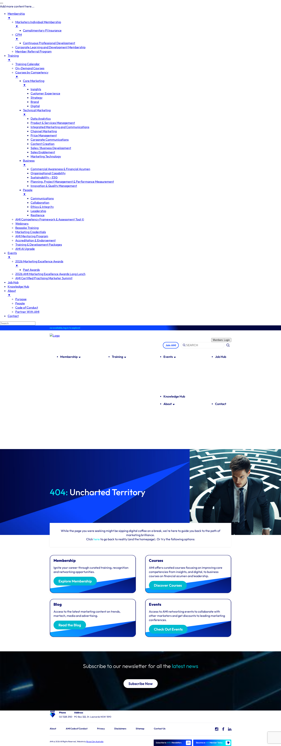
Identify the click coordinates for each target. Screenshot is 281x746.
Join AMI (171, 345)
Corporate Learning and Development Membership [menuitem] (50, 47)
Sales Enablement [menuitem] (43, 152)
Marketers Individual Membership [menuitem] (38, 24)
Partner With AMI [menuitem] (27, 312)
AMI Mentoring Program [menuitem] (31, 236)
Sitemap (140, 728)
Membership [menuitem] (16, 16)
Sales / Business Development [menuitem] (51, 148)
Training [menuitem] (13, 58)
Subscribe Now (140, 683)
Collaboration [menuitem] (40, 202)
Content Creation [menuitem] (42, 144)
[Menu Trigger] (1, 3)
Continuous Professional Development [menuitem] (49, 43)
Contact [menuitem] (13, 316)
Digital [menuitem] (35, 106)
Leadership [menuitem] (38, 211)
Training (117, 357)
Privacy (101, 728)
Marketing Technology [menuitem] (46, 156)
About (167, 404)
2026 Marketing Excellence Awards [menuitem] (39, 263)
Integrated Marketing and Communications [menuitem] (60, 127)
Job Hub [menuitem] (13, 282)
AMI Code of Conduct (77, 728)
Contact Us (159, 728)
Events (168, 357)
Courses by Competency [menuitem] (31, 74)
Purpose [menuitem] (21, 299)
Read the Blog (69, 625)
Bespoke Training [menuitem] (27, 228)
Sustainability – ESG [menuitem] (44, 177)
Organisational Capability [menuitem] (48, 173)
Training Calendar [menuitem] (27, 64)
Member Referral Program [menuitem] (33, 51)
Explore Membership (75, 581)
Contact (220, 404)
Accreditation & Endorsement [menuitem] (35, 240)
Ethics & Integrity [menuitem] (42, 207)
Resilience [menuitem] (38, 215)
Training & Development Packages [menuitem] (38, 244)
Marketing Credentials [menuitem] (30, 232)
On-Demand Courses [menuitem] (29, 68)
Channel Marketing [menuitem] (44, 131)
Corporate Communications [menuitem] (50, 139)
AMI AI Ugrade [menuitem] (25, 249)
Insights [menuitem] (36, 89)
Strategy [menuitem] (36, 97)
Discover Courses (168, 585)
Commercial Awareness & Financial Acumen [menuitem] (60, 169)
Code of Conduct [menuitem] (26, 307)
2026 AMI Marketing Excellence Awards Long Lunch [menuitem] (50, 274)
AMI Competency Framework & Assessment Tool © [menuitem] (49, 219)
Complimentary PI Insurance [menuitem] (42, 30)
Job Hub (220, 357)
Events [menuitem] (12, 255)
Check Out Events (168, 629)
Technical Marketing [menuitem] (37, 112)
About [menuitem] (12, 293)
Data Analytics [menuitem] (41, 118)
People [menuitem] (27, 192)
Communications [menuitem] (42, 198)
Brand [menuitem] (35, 102)
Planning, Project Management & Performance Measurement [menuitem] (72, 181)
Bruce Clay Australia (94, 741)
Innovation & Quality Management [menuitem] (54, 186)
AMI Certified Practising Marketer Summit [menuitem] (43, 278)
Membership (69, 357)
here (96, 539)
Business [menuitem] (29, 163)
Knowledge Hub (174, 396)
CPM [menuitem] (18, 37)
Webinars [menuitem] (21, 223)
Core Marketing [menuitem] (33, 83)
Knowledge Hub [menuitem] (18, 286)
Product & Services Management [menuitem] (53, 123)
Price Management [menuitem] (44, 135)
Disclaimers (120, 728)
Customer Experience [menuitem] (45, 93)
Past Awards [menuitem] (31, 270)
